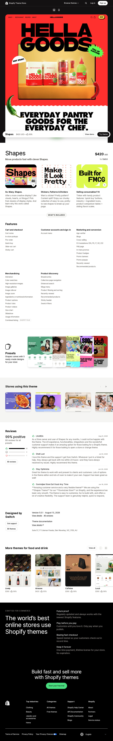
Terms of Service (12, 734)
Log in (92, 3)
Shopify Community (76, 716)
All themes (11, 529)
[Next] (106, 386)
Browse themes (70, 3)
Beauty (29, 712)
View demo (89, 134)
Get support (12, 523)
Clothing (29, 708)
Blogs (70, 720)
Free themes (52, 712)
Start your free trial (56, 686)
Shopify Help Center (76, 708)
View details (37, 516)
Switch (105, 159)
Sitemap (62, 734)
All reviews (11, 462)
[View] (18, 402)
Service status (94, 720)
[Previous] (100, 386)
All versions (48, 516)
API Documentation (75, 712)
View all (92, 548)
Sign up (103, 3)
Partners (91, 712)
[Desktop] (54, 10)
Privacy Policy (27, 734)
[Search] (86, 3)
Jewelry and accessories (31, 717)
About (90, 708)
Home (28, 723)
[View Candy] (67, 351)
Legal (90, 716)
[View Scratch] (40, 351)
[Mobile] (59, 10)
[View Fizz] (81, 351)
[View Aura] (53, 351)
